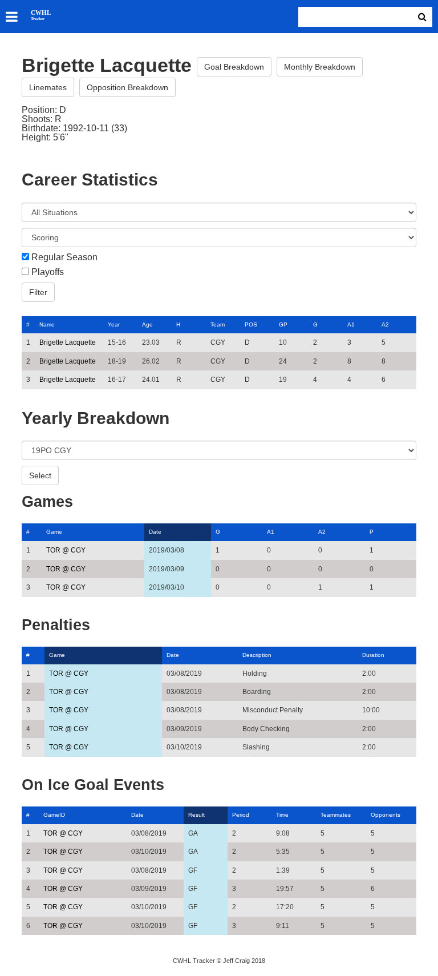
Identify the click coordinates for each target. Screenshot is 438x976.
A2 (385, 324)
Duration (373, 655)
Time (282, 815)
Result (196, 815)
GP (283, 324)
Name (47, 324)
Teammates (336, 815)
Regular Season (64, 257)
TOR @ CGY (66, 550)
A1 (351, 324)
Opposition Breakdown (127, 87)
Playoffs (47, 272)
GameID (54, 815)
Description (256, 655)
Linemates (48, 87)
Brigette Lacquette (67, 342)
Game (54, 532)
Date (155, 532)
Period (240, 815)
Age (147, 324)
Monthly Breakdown (319, 66)
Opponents (385, 815)
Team (217, 324)
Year (114, 324)
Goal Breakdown (234, 66)
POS (251, 324)
